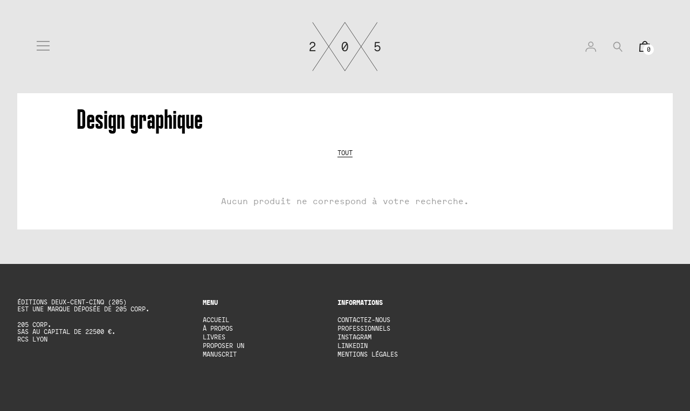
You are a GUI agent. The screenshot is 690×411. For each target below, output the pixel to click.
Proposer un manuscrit (223, 350)
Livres (214, 337)
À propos (218, 328)
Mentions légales (367, 354)
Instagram (354, 337)
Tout (345, 153)
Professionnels (363, 328)
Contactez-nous (363, 320)
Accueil (216, 320)
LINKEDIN (352, 346)
